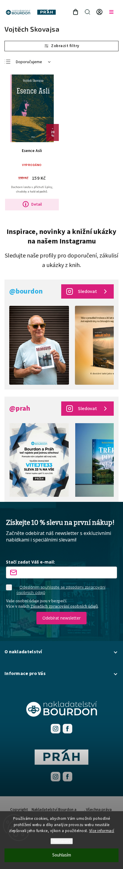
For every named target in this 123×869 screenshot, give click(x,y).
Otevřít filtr (61, 46)
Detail (36, 204)
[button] (61, 651)
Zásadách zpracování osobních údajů (64, 606)
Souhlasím (61, 855)
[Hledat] (87, 12)
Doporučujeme (29, 62)
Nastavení (61, 841)
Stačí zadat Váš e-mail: (30, 562)
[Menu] (111, 12)
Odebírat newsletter (61, 618)
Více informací (101, 831)
